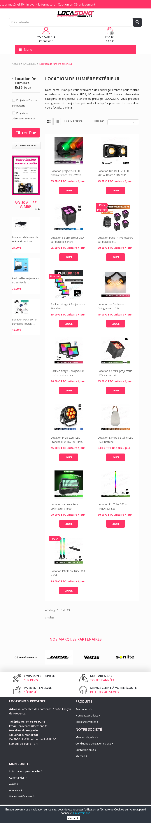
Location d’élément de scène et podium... (25, 239)
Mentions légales (86, 737)
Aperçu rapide (68, 151)
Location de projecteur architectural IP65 (64, 506)
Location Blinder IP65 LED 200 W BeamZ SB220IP (113, 173)
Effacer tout (26, 145)
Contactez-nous (85, 749)
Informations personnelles (25, 771)
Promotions (83, 709)
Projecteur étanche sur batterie (25, 102)
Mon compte (19, 764)
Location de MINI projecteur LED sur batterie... (115, 373)
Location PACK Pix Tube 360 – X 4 (68, 573)
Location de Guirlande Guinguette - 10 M (111, 306)
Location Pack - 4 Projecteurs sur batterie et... (115, 239)
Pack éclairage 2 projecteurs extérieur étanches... (68, 373)
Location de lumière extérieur (25, 83)
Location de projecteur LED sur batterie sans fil (67, 239)
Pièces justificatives (21, 796)
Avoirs (13, 784)
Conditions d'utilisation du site (94, 743)
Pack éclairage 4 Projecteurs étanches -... (68, 306)
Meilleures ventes (86, 721)
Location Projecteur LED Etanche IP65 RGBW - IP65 (67, 439)
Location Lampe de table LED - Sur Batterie (115, 439)
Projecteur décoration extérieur (23, 115)
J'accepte (73, 818)
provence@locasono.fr (33, 726)
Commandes (17, 777)
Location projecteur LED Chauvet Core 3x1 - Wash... (67, 173)
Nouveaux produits (87, 715)
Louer (69, 190)
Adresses (15, 790)
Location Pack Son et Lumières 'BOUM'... (24, 321)
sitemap (81, 756)
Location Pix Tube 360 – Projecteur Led (112, 506)
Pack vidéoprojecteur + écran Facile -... (26, 280)
